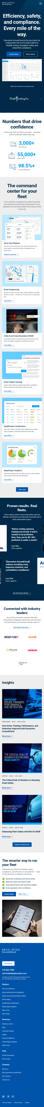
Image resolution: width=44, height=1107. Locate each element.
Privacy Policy (18, 1102)
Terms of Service (7, 1102)
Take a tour (22, 489)
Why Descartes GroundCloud (11, 1072)
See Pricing (5, 1014)
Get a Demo (8, 963)
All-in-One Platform (8, 989)
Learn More (8, 301)
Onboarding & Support (9, 1042)
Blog (3, 1027)
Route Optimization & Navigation (13, 992)
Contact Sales (13, 54)
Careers (27, 1102)
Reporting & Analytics (9, 1006)
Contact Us (6, 1080)
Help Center (6, 1045)
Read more (6, 736)
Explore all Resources (22, 844)
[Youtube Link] (13, 1096)
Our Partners (6, 1076)
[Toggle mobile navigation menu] (40, 3)
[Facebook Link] (8, 1096)
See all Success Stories (21, 593)
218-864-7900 (8, 970)
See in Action (30, 54)
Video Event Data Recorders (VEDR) (14, 996)
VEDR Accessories (8, 1055)
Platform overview (10, 254)
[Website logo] (19, 3)
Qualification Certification (10, 1003)
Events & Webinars (8, 1038)
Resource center (7, 1024)
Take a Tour (22, 894)
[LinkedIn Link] (3, 1096)
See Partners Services (20, 627)
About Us (5, 1069)
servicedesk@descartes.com (14, 973)
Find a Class (6, 1059)
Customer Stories (8, 1031)
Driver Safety (6, 999)
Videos (4, 1034)
